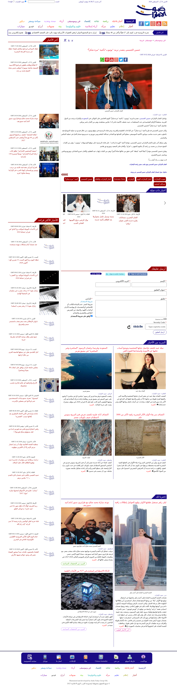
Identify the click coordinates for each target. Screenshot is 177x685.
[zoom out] (72, 40)
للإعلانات (72, 661)
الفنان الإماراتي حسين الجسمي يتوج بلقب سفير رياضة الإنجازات (148, 164)
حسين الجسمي (145, 118)
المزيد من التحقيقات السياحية (74, 564)
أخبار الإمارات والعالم (103, 179)
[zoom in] (65, 40)
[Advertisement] (72, 11)
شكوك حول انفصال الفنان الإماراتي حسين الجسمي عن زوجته (148, 172)
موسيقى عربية (146, 40)
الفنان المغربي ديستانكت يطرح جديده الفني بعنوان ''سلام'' (128, 221)
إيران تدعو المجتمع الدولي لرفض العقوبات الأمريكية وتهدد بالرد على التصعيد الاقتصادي (74, 33)
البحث (57, 2)
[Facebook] (137, 275)
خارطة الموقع (130, 661)
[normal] (68, 40)
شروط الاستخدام (87, 301)
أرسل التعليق (159, 332)
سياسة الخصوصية (30, 661)
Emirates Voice (119, 179)
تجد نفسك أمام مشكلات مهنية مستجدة (23, 244)
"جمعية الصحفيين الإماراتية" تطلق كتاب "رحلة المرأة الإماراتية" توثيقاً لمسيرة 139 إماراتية (23, 154)
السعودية (84, 118)
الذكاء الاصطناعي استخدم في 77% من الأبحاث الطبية (86, 571)
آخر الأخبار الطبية (122, 630)
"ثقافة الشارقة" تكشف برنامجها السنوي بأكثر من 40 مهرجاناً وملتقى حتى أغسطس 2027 (23, 137)
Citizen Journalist (101, 661)
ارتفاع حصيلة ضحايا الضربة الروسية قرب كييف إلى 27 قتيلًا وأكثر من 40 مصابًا (145, 33)
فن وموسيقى (160, 40)
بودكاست (143, 661)
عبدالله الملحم (159, 184)
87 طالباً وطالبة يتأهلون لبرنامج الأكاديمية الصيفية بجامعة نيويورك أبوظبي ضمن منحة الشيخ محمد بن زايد (23, 68)
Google (10, 2)
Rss (85, 661)
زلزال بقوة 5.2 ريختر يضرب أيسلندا (23, 306)
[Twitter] (115, 275)
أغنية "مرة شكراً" (71, 179)
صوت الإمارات (19, 2)
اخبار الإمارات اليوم (144, 179)
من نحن (116, 661)
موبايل (45, 661)
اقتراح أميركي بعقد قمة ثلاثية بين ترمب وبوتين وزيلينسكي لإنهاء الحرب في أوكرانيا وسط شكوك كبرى (23, 170)
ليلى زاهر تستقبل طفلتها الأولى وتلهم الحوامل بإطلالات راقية (140, 502)
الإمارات (131, 179)
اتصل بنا (59, 661)
